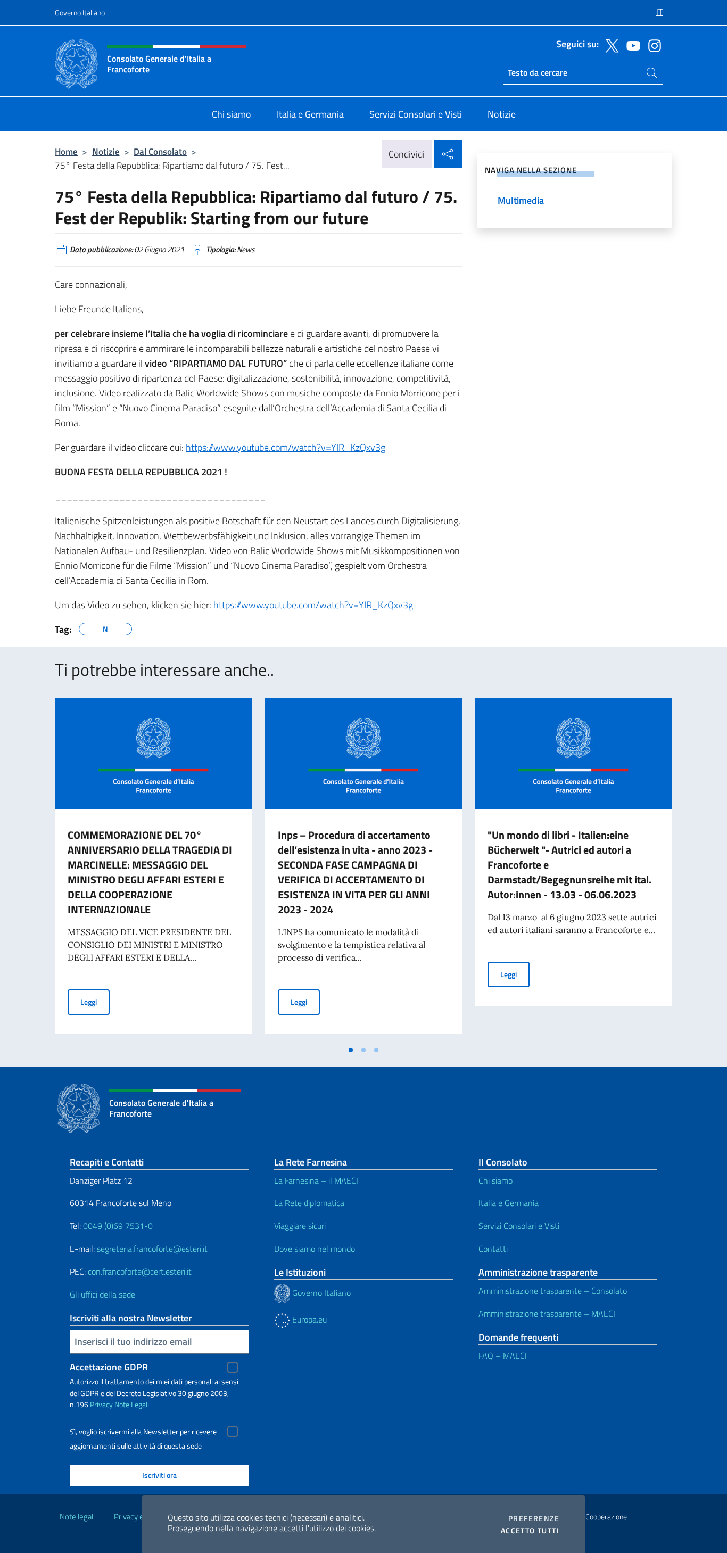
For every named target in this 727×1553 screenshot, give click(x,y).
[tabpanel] (153, 868)
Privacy (101, 1404)
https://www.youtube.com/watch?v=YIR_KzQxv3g (285, 447)
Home (66, 151)
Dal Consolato (160, 151)
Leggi (95, 1001)
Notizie (106, 151)
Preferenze (533, 1518)
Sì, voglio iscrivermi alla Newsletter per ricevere (143, 1432)
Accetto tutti (530, 1530)
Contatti (493, 1248)
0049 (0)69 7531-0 (118, 1225)
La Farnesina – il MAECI (316, 1180)
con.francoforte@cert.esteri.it (140, 1271)
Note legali (77, 1516)
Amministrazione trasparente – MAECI (546, 1313)
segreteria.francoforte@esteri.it (152, 1248)
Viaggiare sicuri (300, 1225)
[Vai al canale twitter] (609, 44)
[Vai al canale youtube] (630, 44)
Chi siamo (495, 1180)
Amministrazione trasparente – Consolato (552, 1290)
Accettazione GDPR (109, 1367)
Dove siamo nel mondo (314, 1248)
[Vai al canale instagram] (652, 44)
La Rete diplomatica (309, 1202)
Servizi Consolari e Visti (518, 1225)
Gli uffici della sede (102, 1294)
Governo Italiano (80, 12)
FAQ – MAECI (502, 1355)
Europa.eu (308, 1319)
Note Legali (131, 1404)
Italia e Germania (508, 1202)
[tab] (351, 1050)
